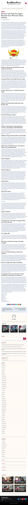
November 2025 (4, 382)
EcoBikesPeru (14, 3)
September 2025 (4, 386)
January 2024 (4, 425)
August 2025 (4, 388)
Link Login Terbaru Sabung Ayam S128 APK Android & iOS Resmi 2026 (11, 346)
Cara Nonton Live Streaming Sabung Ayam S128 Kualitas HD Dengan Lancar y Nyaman (14, 351)
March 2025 (3, 398)
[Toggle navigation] (1, 3)
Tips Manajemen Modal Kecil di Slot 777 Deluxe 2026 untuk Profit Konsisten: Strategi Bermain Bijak (14, 354)
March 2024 (3, 421)
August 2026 (4, 365)
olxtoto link (3, 463)
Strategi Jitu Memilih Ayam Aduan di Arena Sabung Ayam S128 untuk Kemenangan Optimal (13, 349)
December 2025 (4, 380)
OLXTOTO (16, 503)
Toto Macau (3, 456)
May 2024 (3, 417)
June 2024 (3, 415)
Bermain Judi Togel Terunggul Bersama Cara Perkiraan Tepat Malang (12, 15)
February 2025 (4, 400)
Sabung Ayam (5, 488)
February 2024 (4, 423)
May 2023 (3, 431)
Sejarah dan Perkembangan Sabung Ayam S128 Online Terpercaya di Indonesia (7, 482)
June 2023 (3, 429)
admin (4, 19)
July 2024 (3, 413)
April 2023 (3, 433)
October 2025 (4, 384)
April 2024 (3, 419)
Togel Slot (3, 11)
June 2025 (3, 392)
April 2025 (3, 396)
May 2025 (3, 394)
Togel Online (3, 452)
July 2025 (3, 390)
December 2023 (4, 427)
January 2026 (4, 378)
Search (3, 336)
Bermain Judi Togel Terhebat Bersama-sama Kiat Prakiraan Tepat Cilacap (7, 309)
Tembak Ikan (3, 450)
